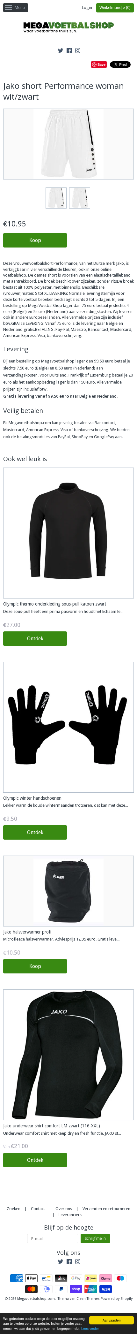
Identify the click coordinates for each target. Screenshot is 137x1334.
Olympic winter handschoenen (32, 798)
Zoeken (13, 1208)
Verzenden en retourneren (106, 1208)
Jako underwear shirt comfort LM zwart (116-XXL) (51, 1125)
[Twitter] (60, 51)
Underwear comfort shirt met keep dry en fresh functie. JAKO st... (62, 1133)
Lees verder (90, 1328)
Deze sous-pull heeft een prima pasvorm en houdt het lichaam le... (63, 611)
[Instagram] (77, 51)
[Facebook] (69, 51)
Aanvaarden (112, 1320)
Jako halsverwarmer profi (27, 931)
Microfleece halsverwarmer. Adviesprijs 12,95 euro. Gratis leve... (61, 939)
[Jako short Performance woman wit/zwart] (56, 198)
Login (87, 7)
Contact (38, 1208)
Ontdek (35, 639)
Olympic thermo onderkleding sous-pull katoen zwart (54, 603)
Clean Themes (88, 1299)
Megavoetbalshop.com (36, 1299)
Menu (20, 7)
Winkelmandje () (115, 7)
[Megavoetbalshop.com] (68, 28)
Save (101, 64)
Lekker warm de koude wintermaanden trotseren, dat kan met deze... (65, 805)
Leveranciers (70, 1214)
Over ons (63, 1208)
